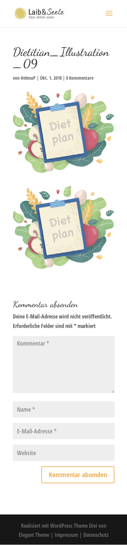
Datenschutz (96, 535)
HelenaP (28, 78)
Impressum (67, 535)
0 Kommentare (79, 78)
